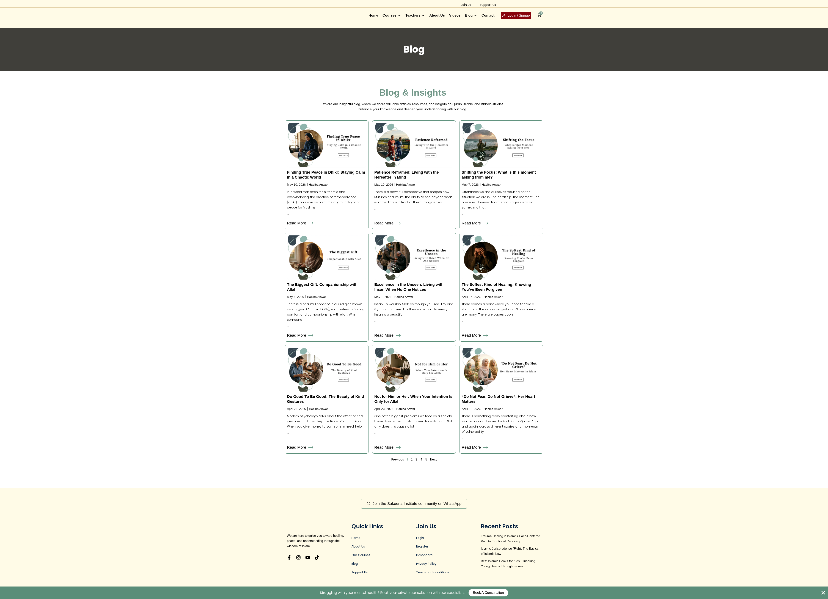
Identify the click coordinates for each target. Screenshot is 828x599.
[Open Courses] (399, 15)
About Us (358, 546)
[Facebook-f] (289, 557)
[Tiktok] (317, 557)
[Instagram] (298, 557)
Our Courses (360, 555)
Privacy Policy (426, 564)
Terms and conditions (432, 572)
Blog (354, 564)
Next (433, 459)
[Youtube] (307, 557)
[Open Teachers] (423, 15)
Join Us (466, 5)
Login (420, 538)
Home (356, 538)
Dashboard (424, 555)
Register (422, 546)
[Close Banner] (823, 592)
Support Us (488, 5)
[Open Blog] (475, 15)
